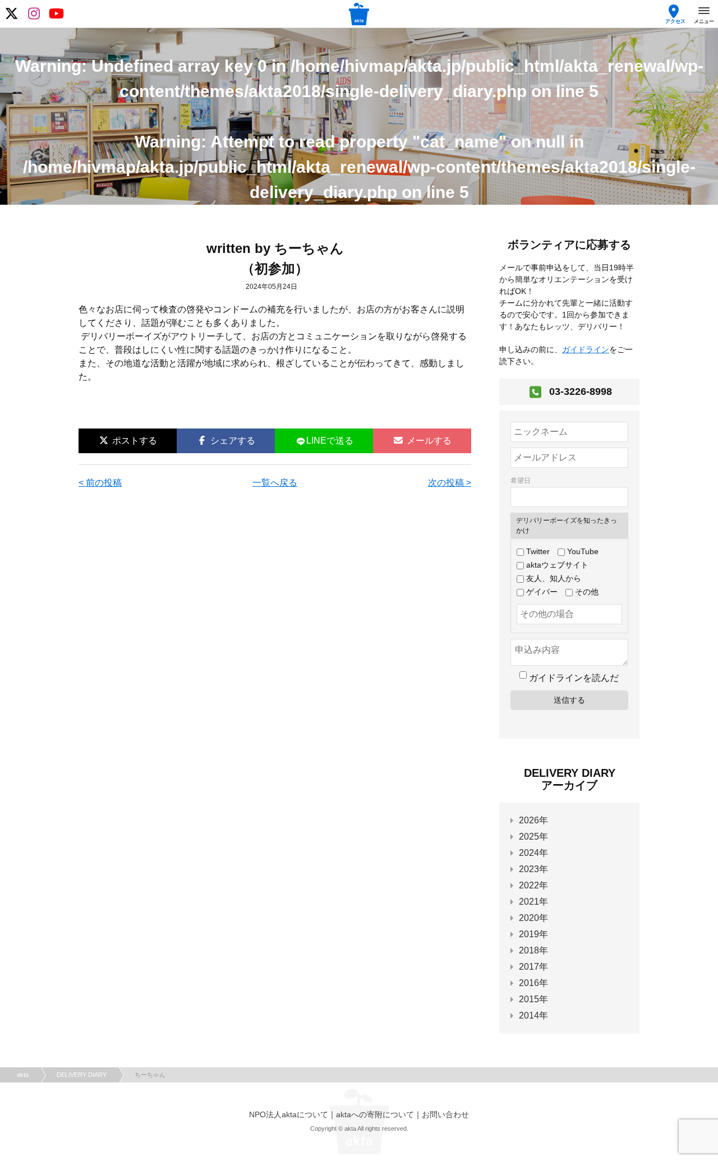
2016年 (533, 983)
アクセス (675, 21)
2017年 (533, 966)
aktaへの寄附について (375, 1114)
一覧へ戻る (274, 482)
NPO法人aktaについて (288, 1114)
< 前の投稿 (100, 482)
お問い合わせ (445, 1114)
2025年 (533, 836)
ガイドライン (585, 349)
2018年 (533, 950)
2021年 (533, 901)
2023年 (533, 869)
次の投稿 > (449, 482)
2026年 (533, 820)
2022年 (533, 885)
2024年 (533, 853)
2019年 (533, 934)
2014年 (533, 1015)
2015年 (533, 999)
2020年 (533, 918)
